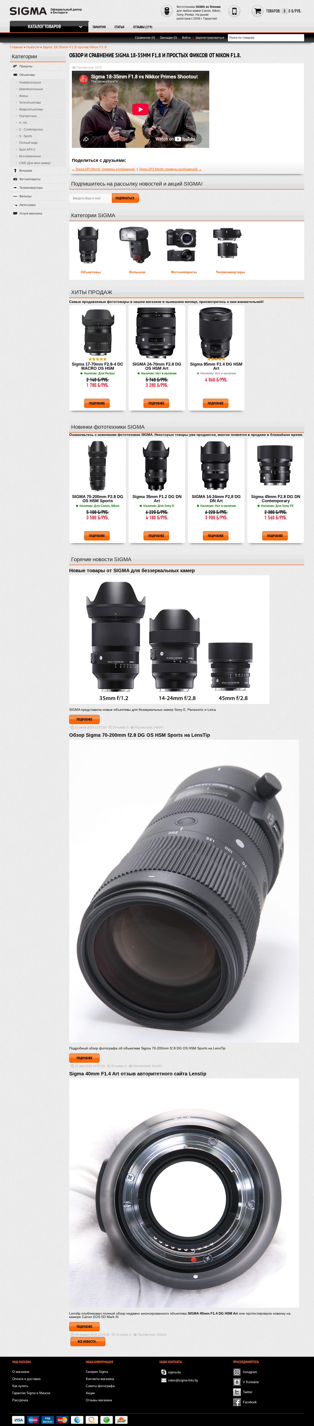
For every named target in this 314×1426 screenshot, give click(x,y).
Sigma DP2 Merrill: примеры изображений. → (170, 169)
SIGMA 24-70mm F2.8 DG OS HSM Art (156, 366)
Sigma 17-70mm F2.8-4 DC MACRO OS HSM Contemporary (97, 366)
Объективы (91, 272)
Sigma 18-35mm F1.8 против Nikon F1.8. (75, 47)
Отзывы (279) (142, 27)
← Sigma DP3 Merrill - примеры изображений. (103, 169)
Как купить (20, 1386)
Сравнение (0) (145, 37)
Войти (186, 37)
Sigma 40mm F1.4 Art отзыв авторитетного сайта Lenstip (137, 1073)
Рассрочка (20, 1400)
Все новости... (88, 1341)
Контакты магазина (100, 1379)
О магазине (20, 1372)
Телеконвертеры (230, 272)
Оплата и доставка (26, 1379)
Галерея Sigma (97, 1372)
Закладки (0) (168, 37)
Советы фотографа (100, 1386)
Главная (16, 47)
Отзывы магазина (99, 1400)
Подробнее (84, 719)
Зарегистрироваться (210, 37)
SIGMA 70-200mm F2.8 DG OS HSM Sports (97, 499)
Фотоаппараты (184, 272)
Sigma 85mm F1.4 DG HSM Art (216, 366)
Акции (90, 1393)
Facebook (250, 1402)
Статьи (119, 27)
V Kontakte (251, 1382)
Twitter (247, 1392)
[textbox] (266, 37)
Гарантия (99, 27)
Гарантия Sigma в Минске (31, 1393)
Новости (32, 47)
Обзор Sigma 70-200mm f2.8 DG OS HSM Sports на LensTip (139, 735)
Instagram (250, 1372)
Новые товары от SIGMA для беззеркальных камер (132, 570)
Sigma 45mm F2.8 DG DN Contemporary (275, 499)
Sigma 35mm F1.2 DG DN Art (157, 499)
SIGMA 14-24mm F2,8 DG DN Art (216, 499)
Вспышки (137, 272)
